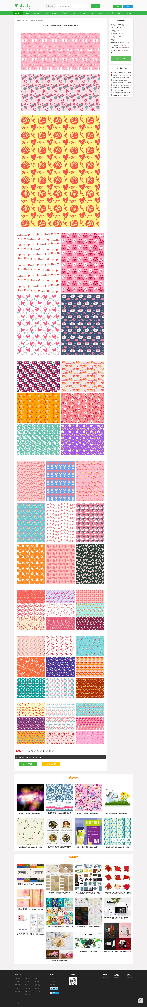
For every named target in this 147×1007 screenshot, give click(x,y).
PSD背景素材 (40, 21)
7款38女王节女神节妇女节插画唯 (121, 92)
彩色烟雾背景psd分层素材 (119, 90)
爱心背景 (45, 751)
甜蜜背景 (51, 751)
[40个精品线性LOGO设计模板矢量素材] (88, 911)
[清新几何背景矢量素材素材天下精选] (117, 832)
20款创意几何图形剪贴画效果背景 (122, 75)
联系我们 (121, 50)
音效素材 (37, 991)
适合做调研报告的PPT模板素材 (88, 951)
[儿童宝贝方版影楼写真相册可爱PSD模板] (88, 877)
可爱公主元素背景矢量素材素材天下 (88, 813)
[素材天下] (22, 9)
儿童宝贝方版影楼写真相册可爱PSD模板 (88, 893)
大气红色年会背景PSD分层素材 (121, 87)
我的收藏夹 (125, 45)
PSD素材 (32, 21)
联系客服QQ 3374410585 (140, 1000)
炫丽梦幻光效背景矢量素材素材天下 (30, 813)
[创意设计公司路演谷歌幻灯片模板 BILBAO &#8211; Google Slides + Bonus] (30, 923)
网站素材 (27, 995)
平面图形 (17, 995)
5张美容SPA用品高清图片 (60, 960)
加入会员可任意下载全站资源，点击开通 (28, 757)
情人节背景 (29, 751)
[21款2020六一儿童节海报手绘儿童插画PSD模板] (59, 911)
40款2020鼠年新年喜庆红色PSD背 (122, 95)
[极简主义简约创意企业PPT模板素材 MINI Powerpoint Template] (117, 907)
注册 (118, 6)
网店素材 (27, 978)
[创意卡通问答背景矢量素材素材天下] (88, 832)
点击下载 (28, 764)
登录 (128, 6)
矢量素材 (17, 978)
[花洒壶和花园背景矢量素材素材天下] (117, 798)
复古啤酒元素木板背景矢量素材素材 (59, 847)
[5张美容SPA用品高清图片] (59, 945)
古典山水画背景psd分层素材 (120, 80)
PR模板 (37, 981)
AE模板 (27, 981)
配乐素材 (37, 985)
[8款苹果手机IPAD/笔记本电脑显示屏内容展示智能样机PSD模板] (117, 936)
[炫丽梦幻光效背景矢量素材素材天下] (30, 798)
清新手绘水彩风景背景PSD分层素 (122, 85)
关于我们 (52, 978)
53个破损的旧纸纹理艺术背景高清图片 (59, 893)
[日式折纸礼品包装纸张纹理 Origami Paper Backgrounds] (30, 873)
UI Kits (37, 995)
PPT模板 (17, 988)
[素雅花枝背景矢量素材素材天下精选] (30, 832)
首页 (27, 21)
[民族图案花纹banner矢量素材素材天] (59, 797)
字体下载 (27, 988)
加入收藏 (51, 764)
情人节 (24, 751)
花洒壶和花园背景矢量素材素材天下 (117, 813)
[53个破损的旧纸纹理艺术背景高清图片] (59, 877)
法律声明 (52, 981)
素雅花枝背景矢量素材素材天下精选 (30, 847)
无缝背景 (39, 751)
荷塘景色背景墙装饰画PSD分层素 (122, 82)
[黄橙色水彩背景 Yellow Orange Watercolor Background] (30, 898)
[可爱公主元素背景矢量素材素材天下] (88, 798)
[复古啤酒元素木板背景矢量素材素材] (59, 831)
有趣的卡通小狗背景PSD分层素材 (122, 77)
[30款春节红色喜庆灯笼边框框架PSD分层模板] (117, 877)
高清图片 (17, 985)
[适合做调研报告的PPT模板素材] (88, 940)
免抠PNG (37, 978)
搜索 (95, 6)
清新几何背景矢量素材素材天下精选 (117, 847)
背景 (35, 751)
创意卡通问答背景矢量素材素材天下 (88, 847)
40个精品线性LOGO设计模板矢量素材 (88, 926)
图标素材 (37, 988)
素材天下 (17, 1003)
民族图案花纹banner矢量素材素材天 (59, 813)
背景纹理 (17, 991)
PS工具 (27, 985)
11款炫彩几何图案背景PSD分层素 (122, 72)
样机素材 (27, 991)
